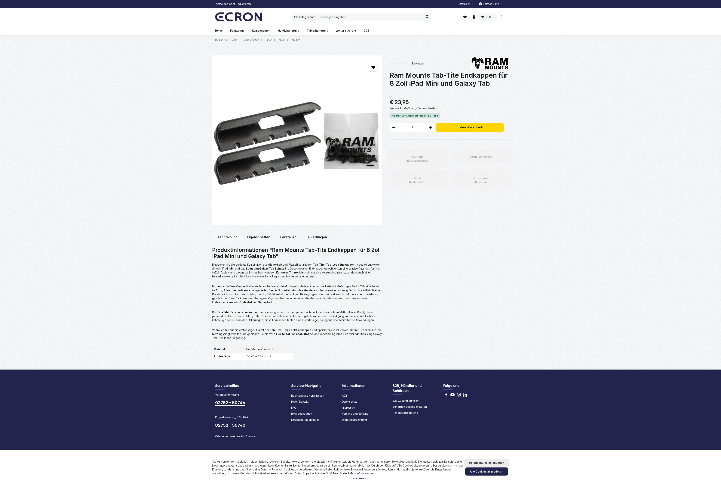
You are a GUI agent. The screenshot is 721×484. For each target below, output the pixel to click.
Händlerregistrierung (405, 412)
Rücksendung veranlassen (307, 395)
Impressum (348, 407)
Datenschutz (349, 401)
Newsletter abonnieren (305, 419)
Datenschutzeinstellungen (486, 462)
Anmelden (222, 4)
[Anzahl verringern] (394, 127)
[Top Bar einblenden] (502, 17)
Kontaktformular (246, 436)
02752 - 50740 (230, 425)
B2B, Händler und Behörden (407, 388)
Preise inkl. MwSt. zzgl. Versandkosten (413, 108)
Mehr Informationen (362, 473)
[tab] (226, 237)
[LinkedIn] (465, 395)
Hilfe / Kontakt (299, 401)
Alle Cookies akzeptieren (486, 471)
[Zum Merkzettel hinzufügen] (373, 67)
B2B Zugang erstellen (406, 400)
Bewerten (418, 63)
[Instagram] (459, 395)
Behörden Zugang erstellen (410, 406)
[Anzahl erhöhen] (431, 127)
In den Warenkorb (470, 127)
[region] (297, 140)
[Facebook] (446, 395)
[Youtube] (452, 395)
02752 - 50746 (230, 402)
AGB (344, 395)
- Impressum (360, 478)
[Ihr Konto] (474, 17)
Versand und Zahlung (355, 413)
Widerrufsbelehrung (354, 419)
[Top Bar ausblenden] (717, 4)
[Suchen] (427, 17)
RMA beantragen (301, 413)
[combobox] (370, 17)
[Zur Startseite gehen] (238, 16)
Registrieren (243, 4)
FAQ (293, 407)
